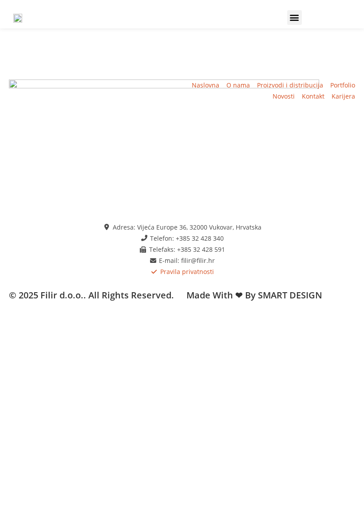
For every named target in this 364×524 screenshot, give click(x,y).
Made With (209, 295)
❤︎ (239, 295)
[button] (294, 17)
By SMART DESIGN (283, 295)
